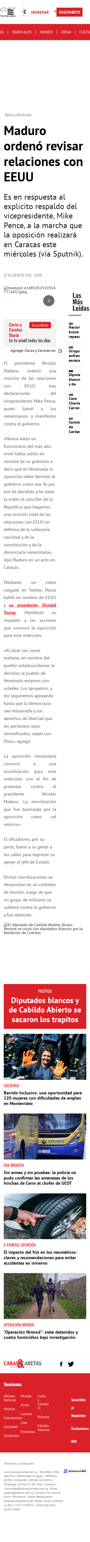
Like (24, 1423)
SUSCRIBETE (69, 12)
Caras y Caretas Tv (43, 1402)
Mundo (46, 32)
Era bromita (14, 1165)
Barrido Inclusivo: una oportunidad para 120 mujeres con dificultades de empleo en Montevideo (43, 1098)
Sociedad (11, 1085)
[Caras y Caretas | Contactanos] (81, 1363)
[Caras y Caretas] (22, 1367)
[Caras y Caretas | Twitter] (71, 1364)
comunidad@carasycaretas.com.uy (26, 1488)
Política (45, 991)
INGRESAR (40, 12)
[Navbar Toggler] (14, 12)
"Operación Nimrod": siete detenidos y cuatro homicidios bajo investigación (41, 1334)
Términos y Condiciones (19, 1463)
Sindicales (22, 32)
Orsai (66, 32)
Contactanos (80, 1428)
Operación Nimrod (19, 1325)
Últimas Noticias (10, 1398)
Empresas (28, 1431)
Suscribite (40, 325)
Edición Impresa (44, 1427)
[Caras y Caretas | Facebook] (61, 1364)
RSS (74, 1441)
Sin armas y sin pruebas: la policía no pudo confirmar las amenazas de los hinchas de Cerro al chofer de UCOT (40, 1178)
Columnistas (13, 1418)
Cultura (26, 1414)
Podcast (43, 1417)
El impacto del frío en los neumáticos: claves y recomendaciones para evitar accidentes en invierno (40, 1257)
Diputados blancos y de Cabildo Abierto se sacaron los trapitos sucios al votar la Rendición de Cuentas (45, 1024)
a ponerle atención (20, 1245)
